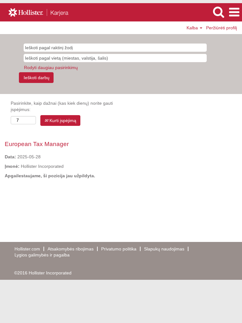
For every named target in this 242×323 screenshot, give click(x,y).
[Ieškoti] (218, 12)
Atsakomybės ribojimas (71, 248)
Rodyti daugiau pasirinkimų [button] (51, 67)
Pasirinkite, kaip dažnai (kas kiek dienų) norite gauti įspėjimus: (62, 106)
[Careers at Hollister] (41, 12)
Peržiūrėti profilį (221, 27)
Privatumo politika (118, 248)
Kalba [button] (193, 27)
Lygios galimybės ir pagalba (42, 254)
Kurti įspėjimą (62, 120)
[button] (234, 12)
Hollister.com (27, 248)
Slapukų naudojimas (164, 248)
